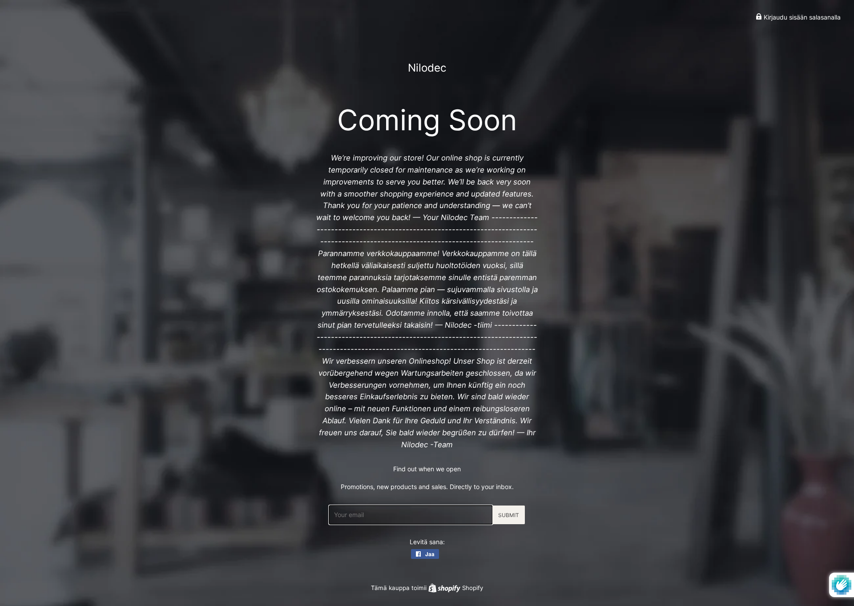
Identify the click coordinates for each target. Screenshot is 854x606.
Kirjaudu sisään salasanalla (801, 17)
